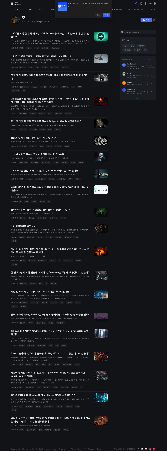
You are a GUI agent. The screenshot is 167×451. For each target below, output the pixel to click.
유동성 (73, 162)
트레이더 (78, 261)
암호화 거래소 (41, 323)
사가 (20, 387)
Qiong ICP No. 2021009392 (124, 449)
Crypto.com (31, 345)
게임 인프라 (64, 387)
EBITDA (42, 201)
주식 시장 (32, 261)
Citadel (21, 345)
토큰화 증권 (41, 345)
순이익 (34, 201)
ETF (49, 113)
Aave (21, 364)
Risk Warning (89, 449)
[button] (154, 3)
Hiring (99, 449)
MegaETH (29, 364)
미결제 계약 (60, 323)
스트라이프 (22, 130)
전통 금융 (58, 237)
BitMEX (31, 323)
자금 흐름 (68, 113)
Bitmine (38, 406)
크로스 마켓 (34, 303)
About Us (30, 449)
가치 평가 (57, 130)
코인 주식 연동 (128, 46)
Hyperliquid (55, 48)
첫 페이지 (17, 9)
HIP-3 (70, 179)
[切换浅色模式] (150, 3)
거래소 (40, 237)
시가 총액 (14, 264)
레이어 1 (47, 387)
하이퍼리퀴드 (23, 162)
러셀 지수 (59, 406)
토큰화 (77, 406)
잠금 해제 (45, 48)
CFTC (80, 87)
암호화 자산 (58, 113)
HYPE (21, 48)
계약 (61, 303)
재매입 (37, 48)
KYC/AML (68, 237)
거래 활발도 (61, 179)
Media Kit (39, 449)
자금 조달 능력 (48, 406)
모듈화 (55, 387)
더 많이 (149, 59)
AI (59, 261)
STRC (21, 430)
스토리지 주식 (68, 261)
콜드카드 (22, 218)
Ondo (41, 146)
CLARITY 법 (64, 87)
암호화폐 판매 (31, 430)
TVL (37, 364)
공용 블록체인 (46, 162)
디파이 (56, 162)
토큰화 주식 (23, 146)
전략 (37, 67)
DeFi (50, 345)
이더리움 (43, 87)
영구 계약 (22, 323)
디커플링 (137, 50)
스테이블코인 (67, 364)
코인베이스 (22, 283)
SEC (73, 87)
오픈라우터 (33, 130)
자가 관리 (58, 146)
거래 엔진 (65, 162)
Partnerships (64, 449)
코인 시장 (22, 261)
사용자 (14, 241)
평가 (50, 364)
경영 (145, 50)
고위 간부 (33, 283)
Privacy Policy (76, 449)
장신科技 (69, 303)
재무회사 (44, 67)
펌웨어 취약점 (42, 218)
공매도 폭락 (53, 87)
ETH (20, 406)
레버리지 (52, 261)
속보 (30, 9)
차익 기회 (44, 303)
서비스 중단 (31, 237)
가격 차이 (14, 306)
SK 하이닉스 (42, 261)
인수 (49, 130)
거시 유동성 (15, 91)
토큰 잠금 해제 (40, 179)
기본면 (29, 48)
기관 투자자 (23, 113)
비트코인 (22, 67)
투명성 (76, 237)
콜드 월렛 (31, 218)
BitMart (21, 237)
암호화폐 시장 (23, 87)
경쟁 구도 (33, 146)
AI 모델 (42, 130)
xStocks (67, 146)
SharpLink (29, 406)
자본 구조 (65, 67)
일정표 (53, 9)
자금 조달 (74, 387)
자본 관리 (57, 430)
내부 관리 (49, 237)
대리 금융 (53, 283)
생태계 (81, 162)
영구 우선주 (54, 67)
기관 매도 (51, 179)
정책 (23, 91)
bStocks (49, 146)
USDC (26, 201)
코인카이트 (53, 218)
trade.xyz (29, 179)
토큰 (39, 387)
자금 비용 (54, 303)
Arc (49, 201)
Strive (30, 67)
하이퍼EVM (34, 162)
